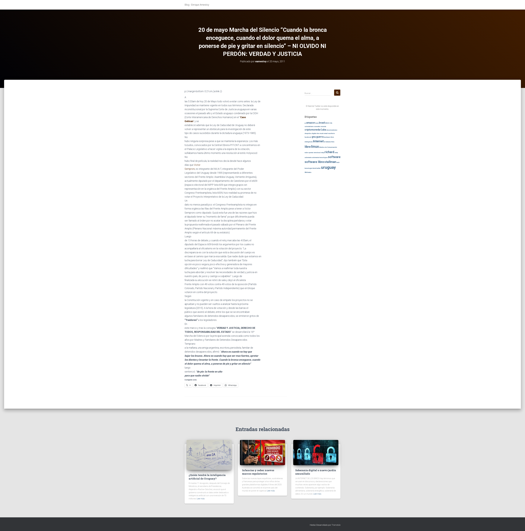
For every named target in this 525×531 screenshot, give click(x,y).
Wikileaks (308, 172)
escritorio (331, 133)
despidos (308, 133)
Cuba (323, 129)
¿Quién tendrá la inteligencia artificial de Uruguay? (207, 476)
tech (338, 162)
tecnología (308, 168)
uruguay (328, 167)
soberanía (308, 157)
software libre (314, 162)
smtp (336, 152)
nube (306, 152)
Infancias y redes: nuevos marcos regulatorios (258, 472)
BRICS (327, 123)
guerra (319, 136)
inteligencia (309, 142)
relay (322, 152)
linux (315, 146)
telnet (314, 168)
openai (310, 152)
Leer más (201, 499)
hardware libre (329, 137)
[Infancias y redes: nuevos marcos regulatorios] (262, 452)
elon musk (320, 133)
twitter (319, 168)
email (326, 133)
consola (323, 126)
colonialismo (309, 126)
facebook (308, 137)
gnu (314, 136)
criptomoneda (312, 129)
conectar (317, 126)
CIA (331, 123)
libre (308, 146)
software (334, 157)
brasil (322, 122)
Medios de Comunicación (328, 147)
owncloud (317, 152)
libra (332, 142)
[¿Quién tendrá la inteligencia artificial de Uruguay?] (209, 455)
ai (305, 123)
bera (317, 123)
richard (329, 152)
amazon (310, 122)
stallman (330, 162)
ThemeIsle (336, 525)
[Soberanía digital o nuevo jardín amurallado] (315, 452)
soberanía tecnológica (320, 157)
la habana (327, 142)
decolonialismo (331, 130)
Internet (318, 141)
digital (314, 133)
